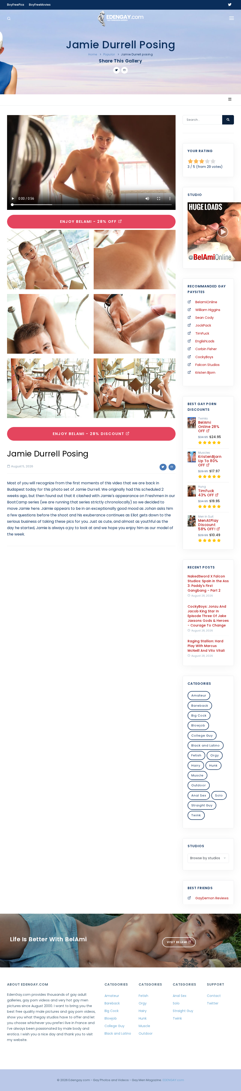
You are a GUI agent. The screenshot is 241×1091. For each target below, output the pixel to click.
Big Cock (199, 715)
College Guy (202, 735)
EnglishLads (204, 341)
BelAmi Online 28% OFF (208, 426)
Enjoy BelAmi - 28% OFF (89, 221)
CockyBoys (204, 357)
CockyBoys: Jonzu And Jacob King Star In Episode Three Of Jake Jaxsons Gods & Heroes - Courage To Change (208, 616)
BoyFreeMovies (40, 5)
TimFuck (202, 333)
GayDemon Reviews (212, 898)
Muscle (197, 775)
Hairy (195, 765)
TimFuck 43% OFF (206, 493)
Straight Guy (202, 805)
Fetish (196, 755)
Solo (219, 795)
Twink (196, 815)
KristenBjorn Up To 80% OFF (209, 461)
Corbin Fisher (206, 349)
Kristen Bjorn (205, 372)
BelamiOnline (206, 302)
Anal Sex (198, 795)
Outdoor (198, 785)
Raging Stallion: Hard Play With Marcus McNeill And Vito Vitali (206, 646)
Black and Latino (205, 745)
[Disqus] (91, 614)
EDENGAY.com (173, 1080)
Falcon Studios (207, 364)
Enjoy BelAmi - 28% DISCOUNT (89, 433)
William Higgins (207, 309)
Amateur (198, 695)
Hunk (213, 765)
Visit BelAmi (177, 942)
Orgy (214, 755)
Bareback (199, 705)
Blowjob (198, 725)
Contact (214, 995)
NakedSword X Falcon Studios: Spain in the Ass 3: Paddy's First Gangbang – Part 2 (208, 583)
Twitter (212, 1003)
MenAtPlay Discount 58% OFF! (208, 524)
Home (92, 54)
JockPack (203, 325)
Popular (109, 54)
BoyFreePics (15, 5)
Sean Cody (204, 317)
